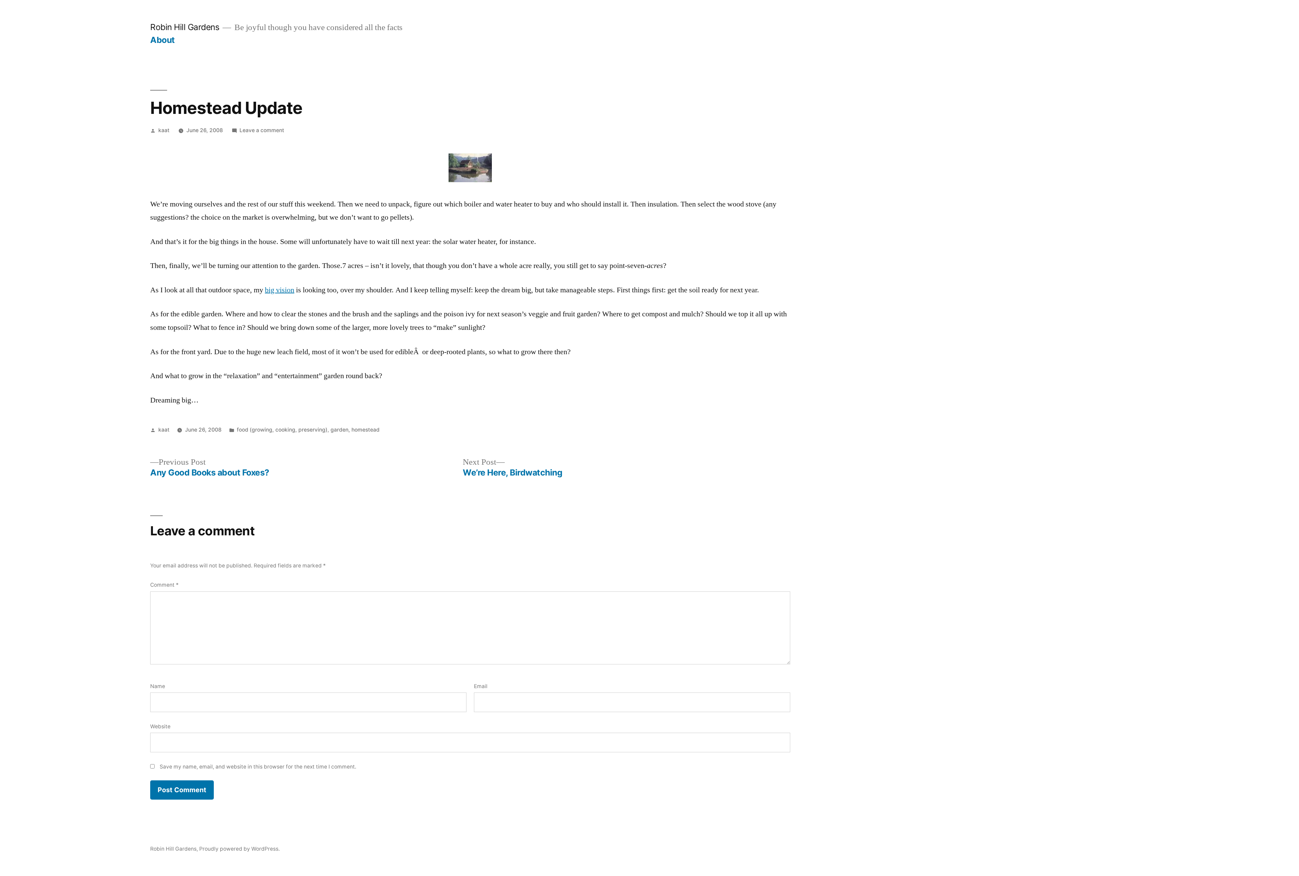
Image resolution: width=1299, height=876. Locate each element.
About (162, 40)
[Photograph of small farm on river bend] (470, 180)
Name (157, 686)
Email (480, 686)
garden (339, 430)
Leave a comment (262, 130)
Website (160, 726)
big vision (279, 290)
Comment (164, 585)
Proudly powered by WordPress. (239, 849)
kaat (163, 130)
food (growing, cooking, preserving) (282, 430)
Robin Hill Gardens (184, 27)
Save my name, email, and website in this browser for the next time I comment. (258, 766)
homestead (365, 430)
